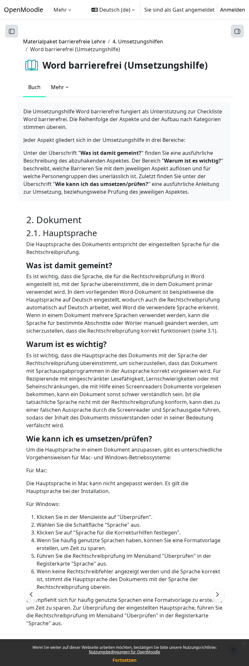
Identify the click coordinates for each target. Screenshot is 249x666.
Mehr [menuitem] (60, 9)
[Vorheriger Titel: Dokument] (31, 595)
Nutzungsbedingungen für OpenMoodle (124, 652)
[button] (113, 9)
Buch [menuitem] (34, 87)
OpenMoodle (23, 9)
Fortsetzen (124, 660)
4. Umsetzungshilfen (138, 41)
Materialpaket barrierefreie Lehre (64, 41)
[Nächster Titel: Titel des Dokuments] (217, 595)
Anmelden (232, 9)
